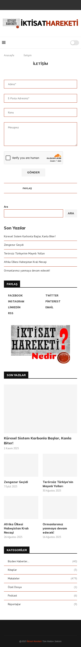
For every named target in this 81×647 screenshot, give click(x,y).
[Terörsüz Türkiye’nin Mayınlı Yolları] (60, 465)
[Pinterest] (43, 4)
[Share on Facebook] (33, 188)
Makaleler (42, 578)
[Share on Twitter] (37, 188)
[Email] (54, 4)
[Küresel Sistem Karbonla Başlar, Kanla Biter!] (40, 409)
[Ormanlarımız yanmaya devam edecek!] (60, 507)
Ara (6, 206)
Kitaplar (42, 570)
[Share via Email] (56, 188)
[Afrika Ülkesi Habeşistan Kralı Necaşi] (21, 507)
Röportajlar (42, 604)
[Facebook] (27, 4)
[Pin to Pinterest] (41, 188)
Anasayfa (9, 55)
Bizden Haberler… (42, 561)
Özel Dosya (42, 587)
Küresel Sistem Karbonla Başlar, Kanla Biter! (30, 236)
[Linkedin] (49, 4)
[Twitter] (33, 4)
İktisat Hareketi (34, 641)
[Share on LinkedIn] (45, 188)
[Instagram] (38, 4)
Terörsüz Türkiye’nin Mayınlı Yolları (24, 253)
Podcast (42, 595)
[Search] (66, 42)
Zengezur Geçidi (14, 245)
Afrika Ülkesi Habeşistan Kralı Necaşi (25, 262)
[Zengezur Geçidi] (21, 465)
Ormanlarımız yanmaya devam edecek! (27, 270)
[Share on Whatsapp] (48, 188)
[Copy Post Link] (52, 188)
